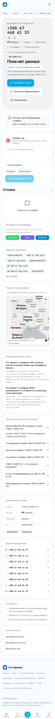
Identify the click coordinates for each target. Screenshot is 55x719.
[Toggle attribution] (46, 340)
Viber (27, 237)
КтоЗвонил (15, 667)
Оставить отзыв (22, 82)
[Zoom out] (45, 304)
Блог (15, 673)
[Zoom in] (45, 299)
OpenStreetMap (13, 343)
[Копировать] (9, 38)
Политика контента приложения (17, 688)
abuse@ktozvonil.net (16, 642)
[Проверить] (27, 714)
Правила (41, 678)
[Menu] (49, 4)
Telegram (42, 237)
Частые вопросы (26, 673)
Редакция (7, 683)
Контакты (40, 673)
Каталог (6, 673)
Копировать (12, 531)
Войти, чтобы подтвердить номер (24, 67)
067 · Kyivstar (11, 276)
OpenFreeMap (13, 340)
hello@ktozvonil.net (15, 636)
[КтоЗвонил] (5, 4)
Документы (8, 678)
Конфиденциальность (25, 678)
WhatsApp (12, 237)
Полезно (11, 171)
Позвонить (27, 531)
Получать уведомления (26, 91)
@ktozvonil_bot (13, 648)
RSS (40, 683)
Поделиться (20, 100)
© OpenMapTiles (23, 340)
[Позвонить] (15, 38)
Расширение (20, 683)
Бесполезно (25, 171)
